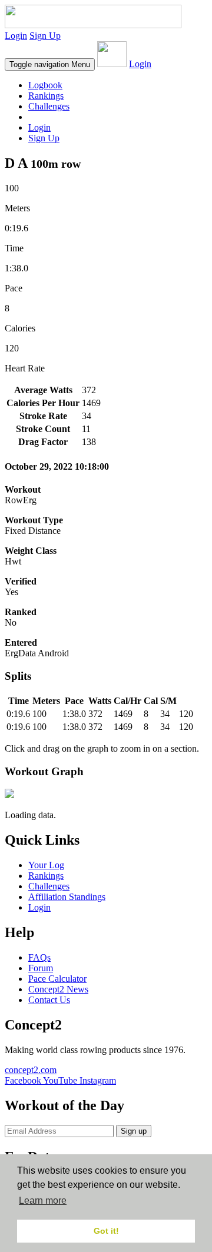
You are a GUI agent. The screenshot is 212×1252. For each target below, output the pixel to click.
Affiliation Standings (66, 897)
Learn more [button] (43, 1200)
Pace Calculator (57, 979)
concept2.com (31, 1070)
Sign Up (45, 36)
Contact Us (49, 1000)
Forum (40, 968)
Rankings (46, 96)
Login (16, 36)
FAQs (39, 957)
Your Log (46, 865)
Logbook (45, 85)
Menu (49, 64)
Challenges (48, 106)
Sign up (134, 1131)
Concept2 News (58, 989)
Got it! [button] (106, 1231)
